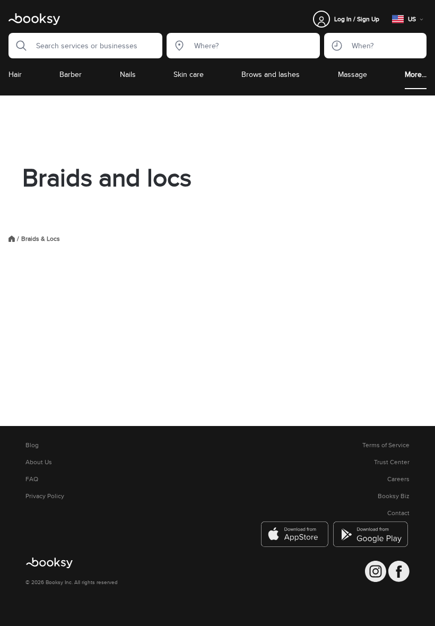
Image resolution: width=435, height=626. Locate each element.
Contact (398, 513)
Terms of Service (386, 445)
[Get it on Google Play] (371, 534)
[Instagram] (375, 571)
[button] (18, 45)
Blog (32, 445)
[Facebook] (399, 571)
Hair (15, 74)
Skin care (188, 74)
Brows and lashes (270, 74)
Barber (70, 74)
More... (416, 74)
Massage (352, 74)
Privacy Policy (44, 496)
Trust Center (392, 462)
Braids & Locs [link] (40, 239)
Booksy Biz (394, 496)
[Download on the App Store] (295, 534)
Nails (128, 74)
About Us (38, 462)
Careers (398, 479)
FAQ (31, 479)
